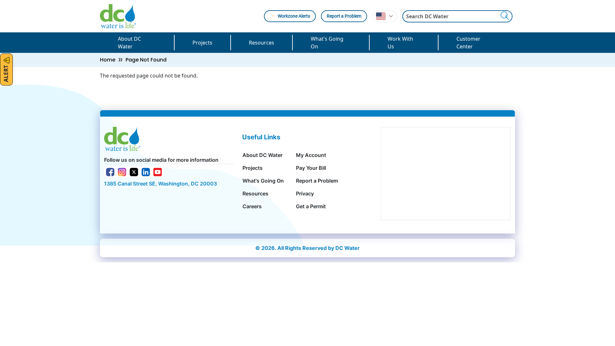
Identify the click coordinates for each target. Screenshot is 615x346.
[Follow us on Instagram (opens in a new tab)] (122, 171)
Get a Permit (311, 206)
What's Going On (327, 42)
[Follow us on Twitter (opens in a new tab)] (134, 171)
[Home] (120, 16)
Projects (202, 42)
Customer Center (468, 42)
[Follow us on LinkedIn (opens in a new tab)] (146, 171)
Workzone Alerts (294, 16)
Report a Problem (344, 16)
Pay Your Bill (311, 168)
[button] (385, 16)
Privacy (305, 193)
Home (107, 59)
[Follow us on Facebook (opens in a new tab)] (110, 171)
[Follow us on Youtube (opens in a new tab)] (157, 171)
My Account (311, 155)
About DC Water (129, 42)
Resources (261, 42)
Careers (252, 206)
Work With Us (400, 42)
